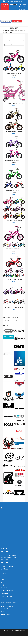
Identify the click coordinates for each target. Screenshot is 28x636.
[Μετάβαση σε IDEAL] (19, 421)
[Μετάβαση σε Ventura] (8, 483)
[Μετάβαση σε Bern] (19, 349)
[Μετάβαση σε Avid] (19, 333)
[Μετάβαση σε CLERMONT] (19, 375)
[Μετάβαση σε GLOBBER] (19, 417)
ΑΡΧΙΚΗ (3, 582)
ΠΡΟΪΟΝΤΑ (4, 585)
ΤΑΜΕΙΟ (3, 611)
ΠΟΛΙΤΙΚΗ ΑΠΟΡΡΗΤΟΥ (7, 596)
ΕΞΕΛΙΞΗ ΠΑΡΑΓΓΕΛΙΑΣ (7, 614)
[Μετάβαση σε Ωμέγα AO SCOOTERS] (19, 496)
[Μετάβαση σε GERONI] (8, 418)
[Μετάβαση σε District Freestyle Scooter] (8, 400)
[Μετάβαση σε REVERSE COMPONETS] (8, 461)
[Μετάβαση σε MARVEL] (19, 434)
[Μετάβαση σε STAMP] (19, 467)
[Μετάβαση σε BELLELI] (19, 341)
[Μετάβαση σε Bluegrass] (19, 366)
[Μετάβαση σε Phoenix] (8, 449)
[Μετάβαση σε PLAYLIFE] (19, 440)
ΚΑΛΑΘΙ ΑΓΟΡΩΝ (5, 609)
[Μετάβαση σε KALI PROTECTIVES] (8, 426)
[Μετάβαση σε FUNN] (19, 413)
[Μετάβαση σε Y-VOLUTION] (19, 488)
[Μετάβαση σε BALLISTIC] (8, 338)
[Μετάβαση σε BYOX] (19, 369)
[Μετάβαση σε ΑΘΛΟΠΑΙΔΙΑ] (8, 493)
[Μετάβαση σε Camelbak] (8, 381)
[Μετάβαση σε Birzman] (8, 356)
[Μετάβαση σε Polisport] (19, 444)
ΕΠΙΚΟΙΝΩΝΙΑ (13, 4)
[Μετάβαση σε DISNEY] (19, 388)
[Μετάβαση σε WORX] (19, 477)
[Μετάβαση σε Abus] (8, 333)
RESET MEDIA (14, 632)
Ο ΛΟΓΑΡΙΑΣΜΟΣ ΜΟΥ (7, 606)
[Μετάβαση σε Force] (8, 407)
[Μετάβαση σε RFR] (19, 462)
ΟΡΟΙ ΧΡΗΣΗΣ (4, 593)
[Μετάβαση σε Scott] (8, 466)
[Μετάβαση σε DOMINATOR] (19, 400)
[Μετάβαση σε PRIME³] (19, 450)
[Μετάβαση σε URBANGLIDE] (19, 470)
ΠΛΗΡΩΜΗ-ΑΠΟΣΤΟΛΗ (7, 590)
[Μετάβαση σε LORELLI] (19, 425)
